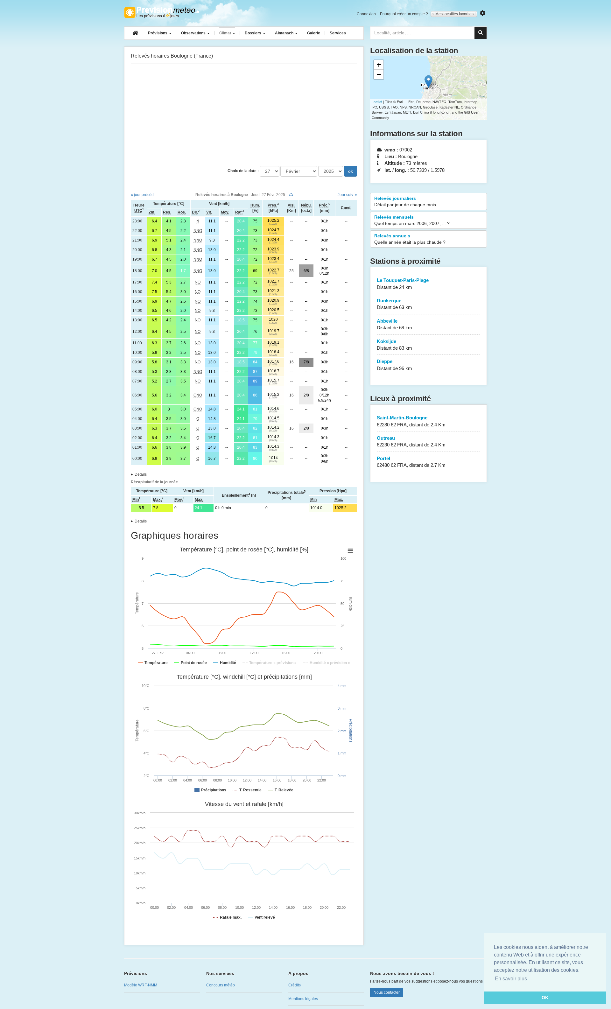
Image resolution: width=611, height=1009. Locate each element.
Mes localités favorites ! (455, 14)
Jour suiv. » (347, 195)
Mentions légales (303, 999)
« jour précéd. (143, 195)
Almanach (284, 33)
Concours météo (220, 985)
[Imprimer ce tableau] (291, 195)
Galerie (313, 33)
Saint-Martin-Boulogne (411, 421)
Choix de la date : (243, 171)
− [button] (379, 74)
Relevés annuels (410, 239)
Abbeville (394, 324)
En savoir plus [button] (511, 978)
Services (338, 33)
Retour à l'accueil (161, 12)
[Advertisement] (244, 114)
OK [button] (545, 997)
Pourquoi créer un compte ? (404, 14)
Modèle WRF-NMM (140, 985)
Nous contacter (387, 992)
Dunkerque (394, 304)
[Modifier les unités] (482, 13)
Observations (194, 33)
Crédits (294, 985)
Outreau (411, 441)
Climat (225, 33)
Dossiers (253, 33)
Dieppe (394, 365)
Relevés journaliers (405, 201)
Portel (411, 462)
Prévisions (158, 33)
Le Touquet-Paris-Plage (403, 283)
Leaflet (377, 101)
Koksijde (394, 345)
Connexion (366, 14)
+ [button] (379, 65)
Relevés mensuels (412, 220)
